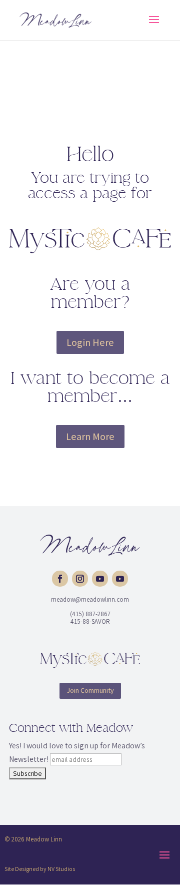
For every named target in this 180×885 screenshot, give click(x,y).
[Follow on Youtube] (100, 579)
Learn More (90, 436)
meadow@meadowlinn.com (90, 599)
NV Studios (61, 868)
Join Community (90, 690)
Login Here (90, 342)
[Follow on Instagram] (80, 579)
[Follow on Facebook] (60, 579)
